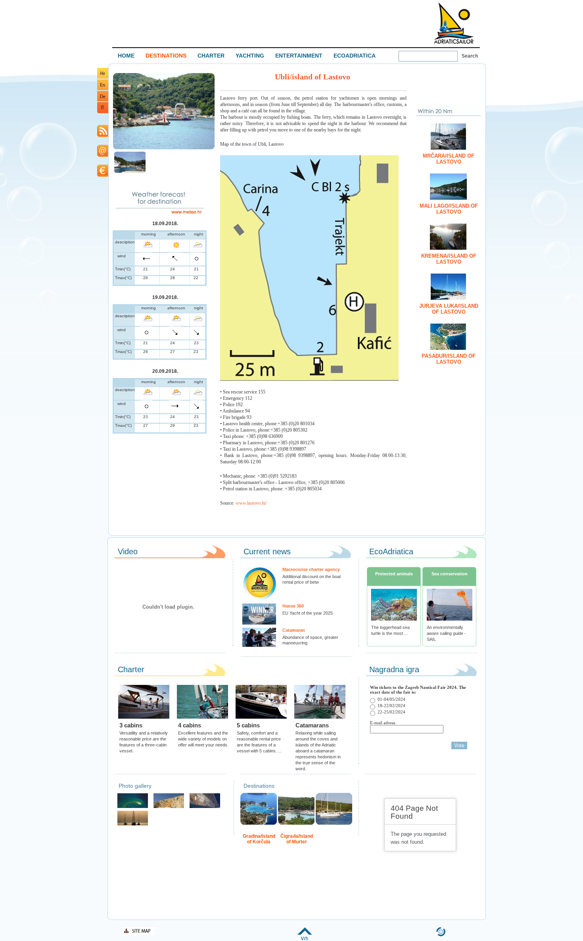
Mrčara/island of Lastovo (448, 159)
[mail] (102, 155)
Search (470, 56)
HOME (126, 55)
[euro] (102, 175)
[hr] (102, 77)
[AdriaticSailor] (205, 807)
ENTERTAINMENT (298, 55)
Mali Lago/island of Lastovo (449, 209)
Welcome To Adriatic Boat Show (453, 23)
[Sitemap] (139, 933)
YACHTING (250, 55)
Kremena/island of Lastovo (448, 259)
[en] (102, 89)
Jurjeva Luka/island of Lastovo (448, 309)
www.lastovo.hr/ (251, 503)
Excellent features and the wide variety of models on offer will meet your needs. (203, 739)
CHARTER (211, 55)
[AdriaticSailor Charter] (132, 824)
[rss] (102, 135)
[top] (304, 939)
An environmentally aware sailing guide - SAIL (446, 633)
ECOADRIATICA (355, 55)
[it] (102, 112)
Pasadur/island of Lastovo (449, 359)
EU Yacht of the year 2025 (307, 613)
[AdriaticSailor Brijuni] (132, 807)
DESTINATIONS (166, 55)
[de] (102, 100)
